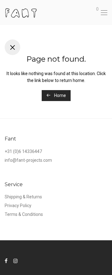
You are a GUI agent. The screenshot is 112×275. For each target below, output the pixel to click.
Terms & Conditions (24, 214)
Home (59, 95)
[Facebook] (6, 260)
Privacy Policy (18, 205)
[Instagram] (15, 260)
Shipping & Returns (23, 196)
